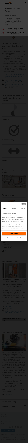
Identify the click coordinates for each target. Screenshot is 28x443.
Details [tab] (14, 208)
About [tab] (23, 208)
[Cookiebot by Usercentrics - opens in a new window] (20, 204)
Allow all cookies (14, 233)
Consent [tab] (5, 208)
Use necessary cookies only (14, 238)
